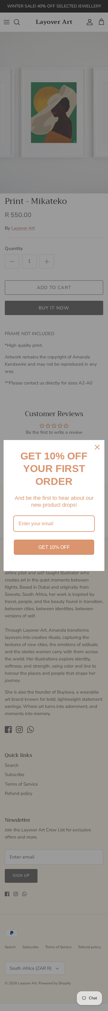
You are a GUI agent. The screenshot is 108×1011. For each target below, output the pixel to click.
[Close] (97, 447)
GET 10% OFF (54, 547)
